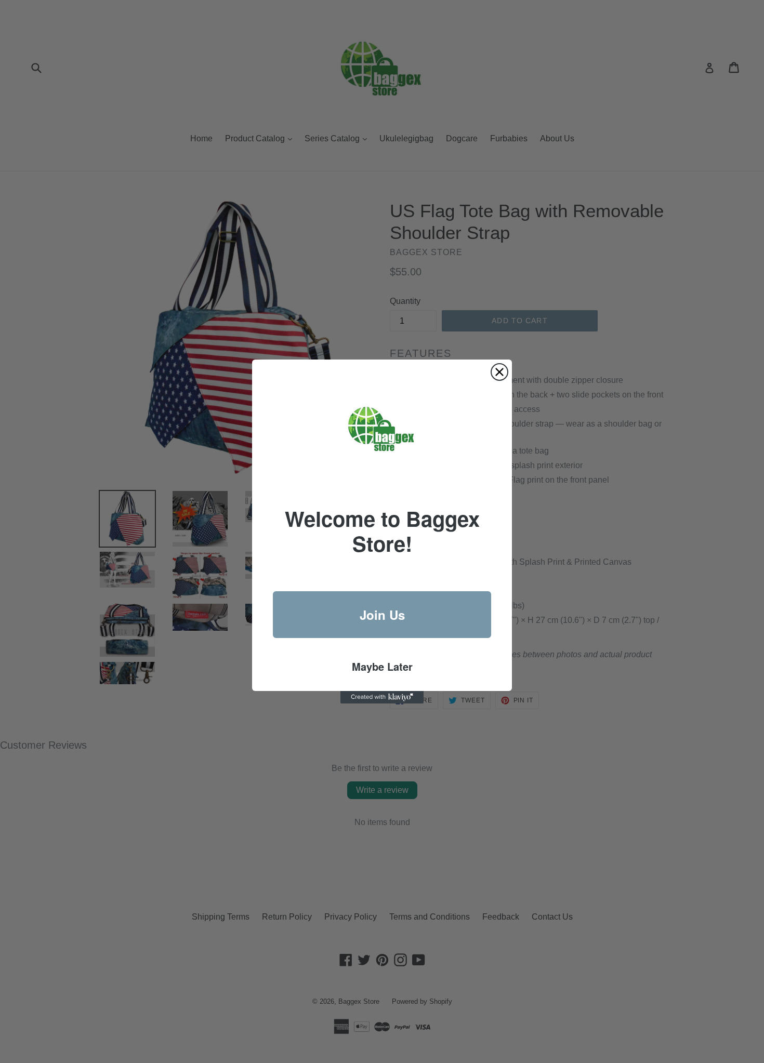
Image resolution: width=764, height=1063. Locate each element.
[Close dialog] (499, 372)
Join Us (382, 614)
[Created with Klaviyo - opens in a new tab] (382, 697)
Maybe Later (382, 666)
